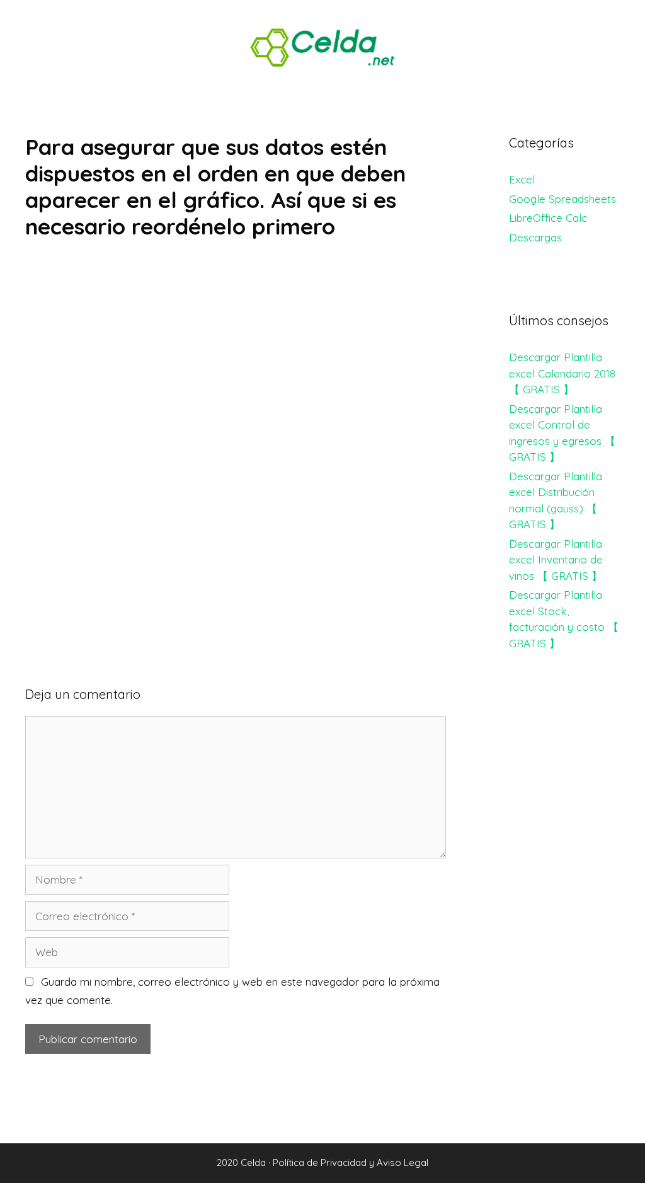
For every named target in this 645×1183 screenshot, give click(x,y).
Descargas (535, 237)
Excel (522, 179)
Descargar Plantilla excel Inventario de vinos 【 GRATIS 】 (556, 559)
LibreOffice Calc (548, 217)
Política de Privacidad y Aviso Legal (350, 1163)
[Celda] (322, 46)
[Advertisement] (235, 349)
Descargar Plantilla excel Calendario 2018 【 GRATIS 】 (562, 373)
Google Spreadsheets (562, 198)
